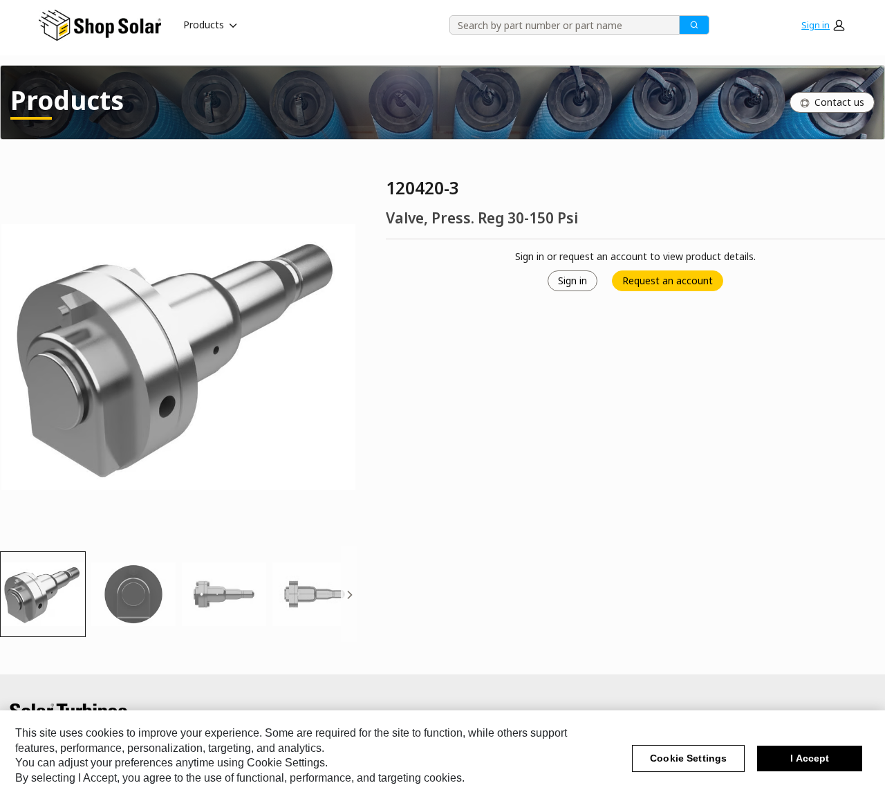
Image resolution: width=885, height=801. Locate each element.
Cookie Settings (688, 758)
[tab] (43, 594)
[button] (822, 25)
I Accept (809, 758)
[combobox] (559, 25)
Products (203, 24)
